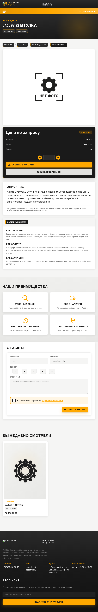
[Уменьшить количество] (40, 158)
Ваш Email (54, 356)
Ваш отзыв (15, 377)
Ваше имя (14, 356)
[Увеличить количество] (58, 158)
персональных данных (52, 400)
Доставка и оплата (16, 222)
